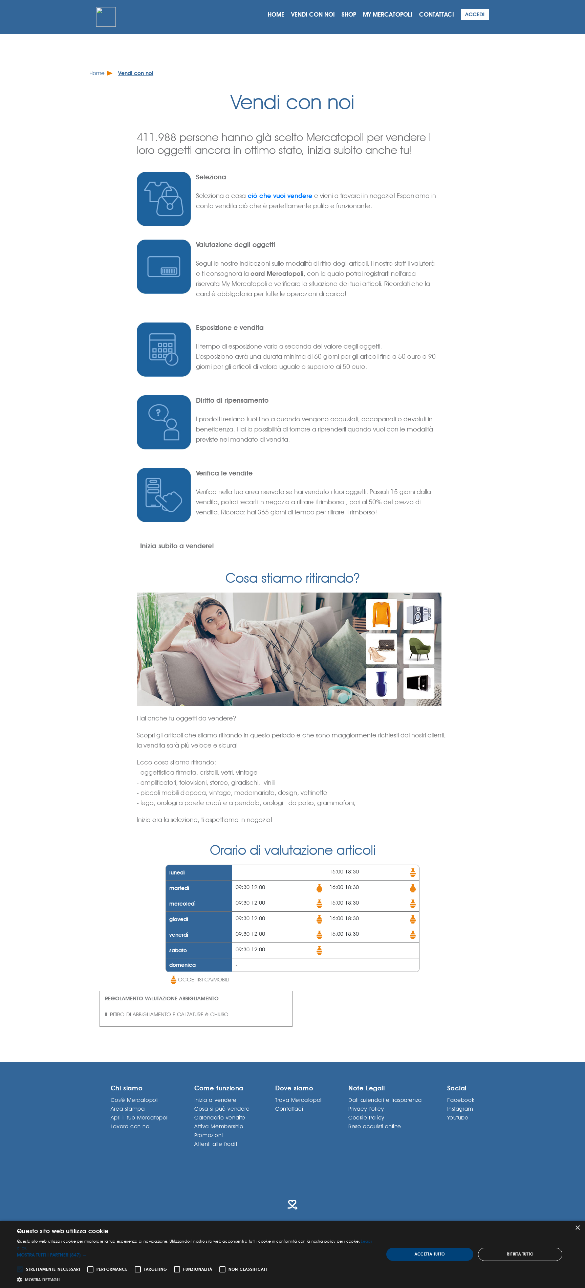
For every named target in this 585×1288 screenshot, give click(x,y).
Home (97, 73)
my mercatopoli (387, 14)
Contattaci (289, 1108)
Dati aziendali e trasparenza (385, 1100)
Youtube (457, 1117)
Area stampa (128, 1108)
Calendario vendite (219, 1117)
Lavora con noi (131, 1126)
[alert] (292, 1254)
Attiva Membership (218, 1126)
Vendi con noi (135, 73)
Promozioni (208, 1135)
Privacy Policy (366, 1108)
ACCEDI (474, 14)
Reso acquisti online (374, 1126)
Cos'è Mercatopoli (135, 1100)
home (276, 14)
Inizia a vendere (215, 1100)
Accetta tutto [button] (430, 1254)
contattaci (436, 14)
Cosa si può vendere (222, 1108)
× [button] (577, 1227)
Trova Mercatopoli (299, 1100)
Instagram (460, 1108)
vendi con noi (313, 14)
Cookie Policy (366, 1117)
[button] (195, 1255)
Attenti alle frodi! (215, 1144)
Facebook (460, 1100)
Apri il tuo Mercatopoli (140, 1117)
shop (349, 14)
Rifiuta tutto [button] (520, 1254)
